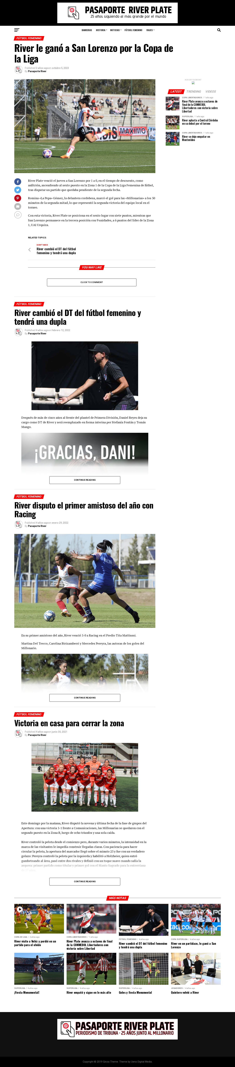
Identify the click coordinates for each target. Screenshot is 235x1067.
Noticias (115, 30)
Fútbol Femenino (133, 30)
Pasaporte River (37, 71)
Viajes (149, 30)
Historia (100, 30)
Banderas (87, 30)
